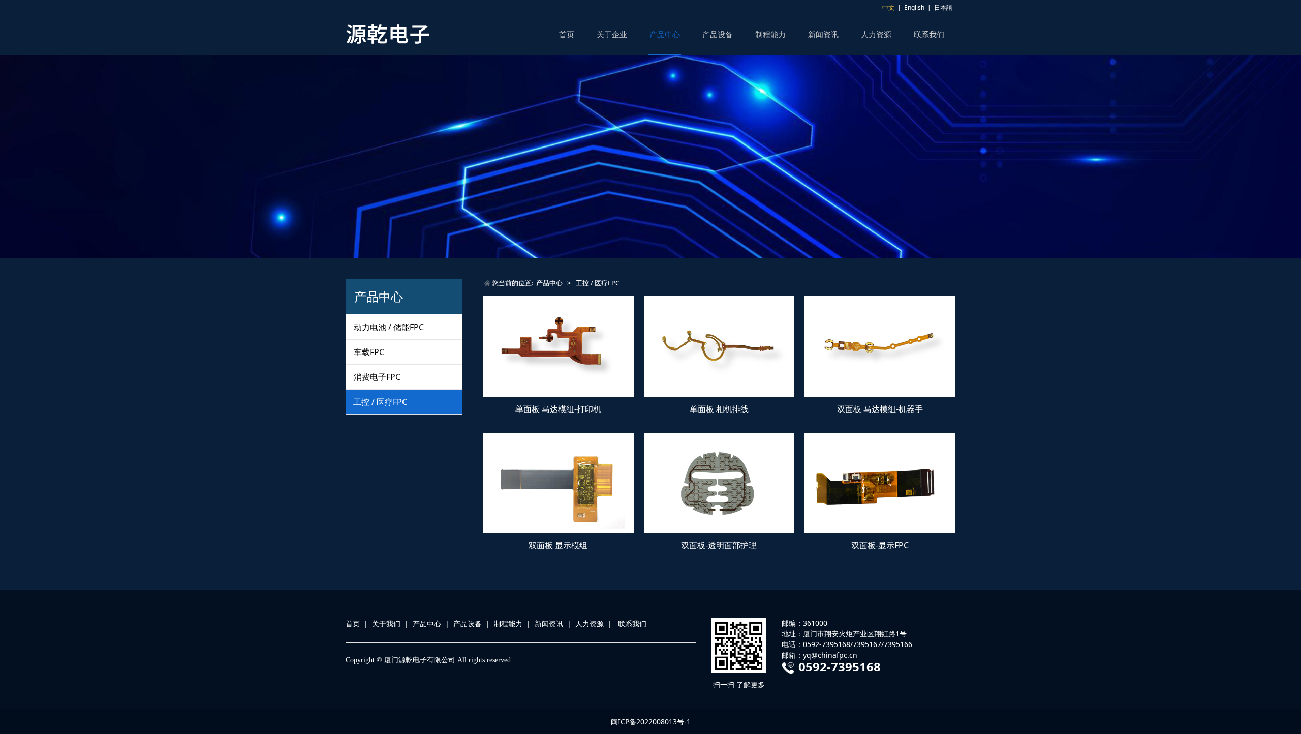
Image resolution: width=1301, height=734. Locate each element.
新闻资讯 (823, 34)
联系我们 (929, 34)
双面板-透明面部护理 (719, 545)
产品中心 (664, 34)
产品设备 (717, 34)
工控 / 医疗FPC (380, 401)
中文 (888, 7)
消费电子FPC (377, 377)
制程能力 (770, 34)
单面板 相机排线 (719, 409)
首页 (566, 34)
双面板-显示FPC (880, 545)
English (914, 7)
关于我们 (386, 623)
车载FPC (369, 352)
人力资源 (876, 34)
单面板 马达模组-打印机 (558, 409)
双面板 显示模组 (558, 545)
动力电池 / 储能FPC (389, 327)
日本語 (943, 7)
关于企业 (612, 34)
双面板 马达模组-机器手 (880, 409)
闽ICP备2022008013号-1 (651, 721)
